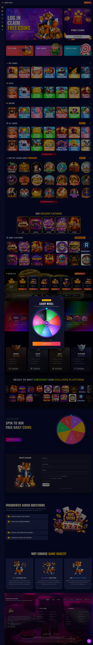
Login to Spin (46, 344)
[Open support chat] (89, 641)
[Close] (62, 298)
